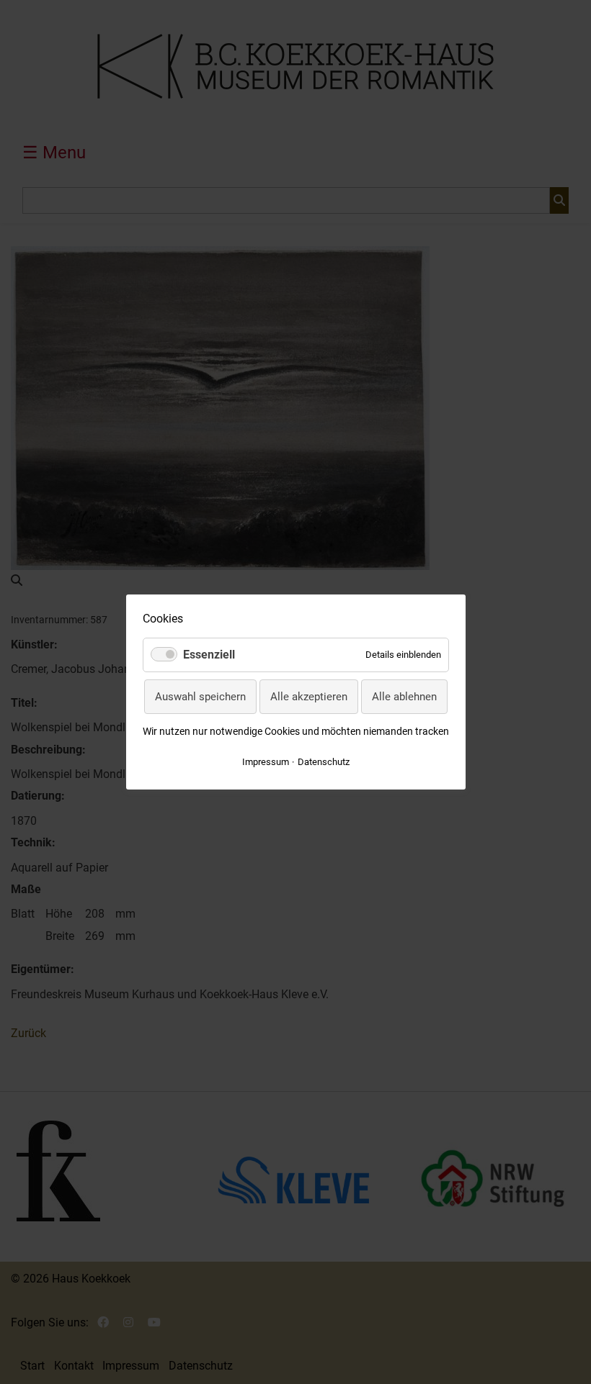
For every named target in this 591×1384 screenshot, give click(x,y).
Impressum (265, 761)
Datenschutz (324, 761)
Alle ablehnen (404, 696)
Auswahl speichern (200, 696)
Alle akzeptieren (308, 696)
